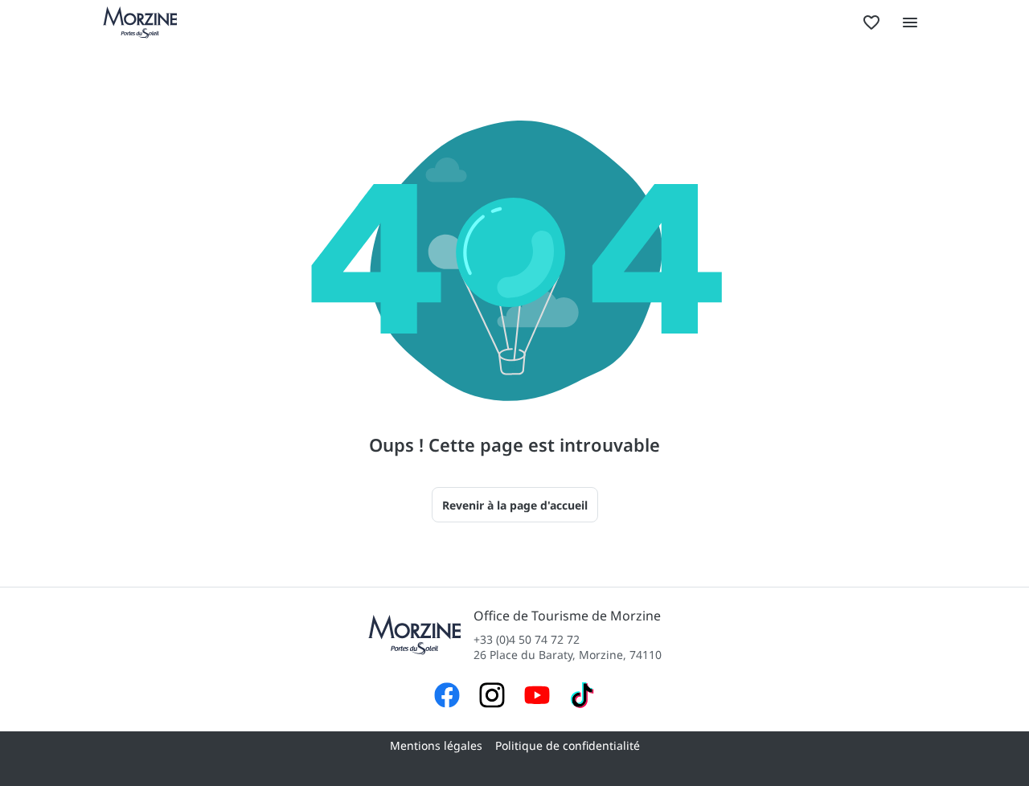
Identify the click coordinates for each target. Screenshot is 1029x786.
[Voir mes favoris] (871, 22)
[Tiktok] (582, 697)
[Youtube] (537, 697)
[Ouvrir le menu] (910, 22)
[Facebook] (447, 697)
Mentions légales (436, 745)
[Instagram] (492, 697)
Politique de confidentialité (567, 745)
